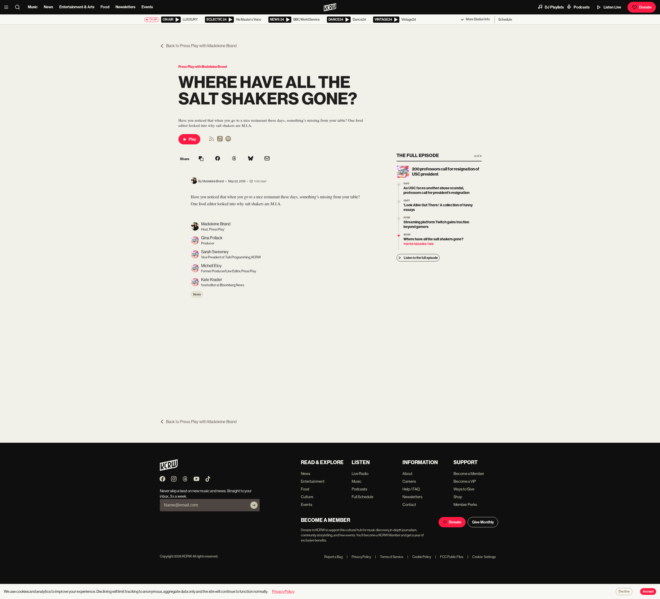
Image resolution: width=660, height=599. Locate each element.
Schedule (505, 19)
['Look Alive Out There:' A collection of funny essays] (398, 201)
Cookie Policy (419, 557)
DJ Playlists (554, 7)
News (48, 7)
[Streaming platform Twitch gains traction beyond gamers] (398, 218)
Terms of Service (389, 557)
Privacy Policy (359, 557)
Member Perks (465, 504)
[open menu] (7, 7)
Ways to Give (463, 489)
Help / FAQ (411, 489)
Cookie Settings (484, 557)
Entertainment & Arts (76, 7)
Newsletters (125, 7)
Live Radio (360, 473)
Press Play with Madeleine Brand (202, 67)
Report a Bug (333, 557)
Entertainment (313, 481)
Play (192, 139)
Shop (457, 497)
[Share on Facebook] (217, 159)
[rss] (212, 140)
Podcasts (582, 7)
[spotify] (228, 140)
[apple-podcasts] (220, 140)
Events (147, 7)
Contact (409, 504)
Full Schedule (362, 497)
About (407, 473)
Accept (648, 591)
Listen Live (612, 7)
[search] (19, 7)
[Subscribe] (254, 505)
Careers (409, 481)
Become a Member (468, 473)
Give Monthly (483, 522)
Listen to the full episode (421, 258)
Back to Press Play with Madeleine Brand (201, 45)
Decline (624, 591)
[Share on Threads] (234, 159)
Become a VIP (464, 481)
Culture (307, 497)
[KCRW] (169, 469)
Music (33, 7)
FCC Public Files (449, 557)
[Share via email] (267, 159)
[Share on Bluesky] (250, 159)
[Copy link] (201, 159)
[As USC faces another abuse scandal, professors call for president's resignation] (398, 184)
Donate (645, 7)
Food (105, 7)
